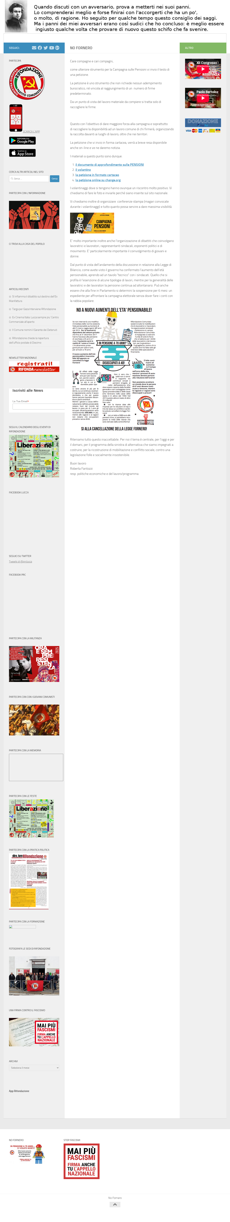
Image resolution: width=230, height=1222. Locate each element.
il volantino (83, 170)
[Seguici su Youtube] (51, 48)
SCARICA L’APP (31, 131)
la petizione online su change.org (98, 180)
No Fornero (15, 38)
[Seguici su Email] (34, 48)
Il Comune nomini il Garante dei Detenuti (34, 330)
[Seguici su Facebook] (40, 48)
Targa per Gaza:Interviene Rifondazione (34, 309)
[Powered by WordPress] (22, 1214)
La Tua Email (21, 401)
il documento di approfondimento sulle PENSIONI (109, 165)
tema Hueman (50, 1214)
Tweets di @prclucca (20, 561)
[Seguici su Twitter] (45, 48)
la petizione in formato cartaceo (97, 175)
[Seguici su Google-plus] (57, 48)
